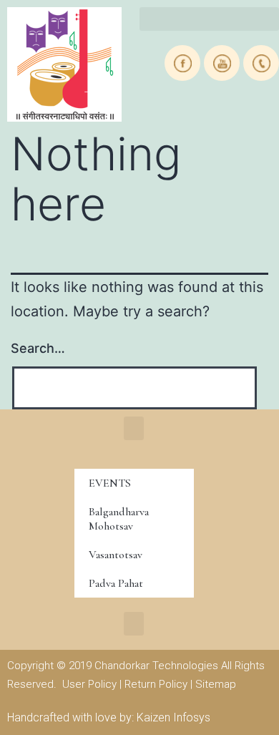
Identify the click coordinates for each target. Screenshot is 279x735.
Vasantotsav (115, 554)
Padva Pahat (116, 583)
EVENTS (110, 483)
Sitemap (215, 684)
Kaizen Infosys (173, 717)
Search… (38, 348)
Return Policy (155, 684)
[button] (209, 19)
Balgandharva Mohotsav (119, 519)
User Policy (89, 684)
